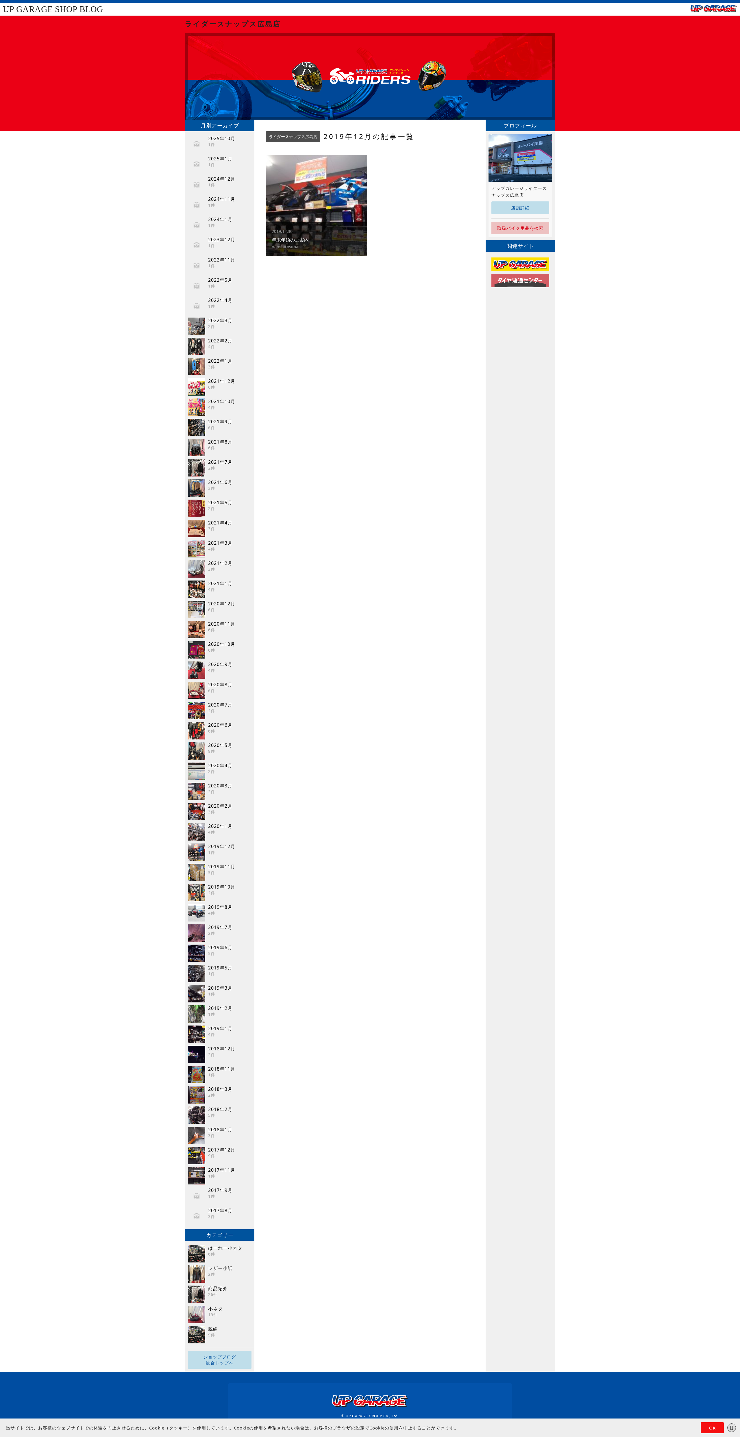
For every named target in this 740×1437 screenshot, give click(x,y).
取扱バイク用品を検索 (520, 228)
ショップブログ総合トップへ (220, 1360)
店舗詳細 (520, 208)
